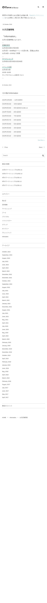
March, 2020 (6, 339)
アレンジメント (7, 232)
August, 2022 (6, 287)
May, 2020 (5, 332)
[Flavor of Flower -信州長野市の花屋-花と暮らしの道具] (10, 7)
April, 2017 (5, 397)
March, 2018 (6, 378)
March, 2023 (6, 271)
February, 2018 (6, 381)
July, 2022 (5, 290)
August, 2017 (6, 384)
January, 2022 (6, 303)
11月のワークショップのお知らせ (12, 169)
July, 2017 (5, 387)
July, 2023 (5, 261)
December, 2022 (7, 274)
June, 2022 (5, 294)
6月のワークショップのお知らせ (12, 185)
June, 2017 (5, 391)
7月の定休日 (17, 116)
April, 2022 (5, 297)
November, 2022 (7, 277)
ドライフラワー (7, 220)
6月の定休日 (17, 120)
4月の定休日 (17, 128)
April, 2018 (5, 375)
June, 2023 (5, 264)
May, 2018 (5, 371)
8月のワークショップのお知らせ (12, 181)
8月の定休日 (17, 112)
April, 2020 (5, 336)
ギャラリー (5, 228)
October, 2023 (6, 252)
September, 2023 (7, 255)
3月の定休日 (17, 132)
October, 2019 (6, 355)
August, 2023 (6, 258)
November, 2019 (7, 352)
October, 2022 (6, 281)
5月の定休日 (17, 124)
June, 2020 (5, 329)
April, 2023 (5, 268)
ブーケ (4, 212)
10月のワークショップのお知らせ (12, 173)
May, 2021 (5, 319)
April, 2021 (5, 323)
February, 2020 (6, 342)
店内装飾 (4, 204)
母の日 (4, 200)
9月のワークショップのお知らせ (12, 177)
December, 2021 (7, 307)
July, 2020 (5, 326)
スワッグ (5, 224)
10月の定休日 (18, 104)
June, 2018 (5, 368)
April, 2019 (5, 358)
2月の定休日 (17, 136)
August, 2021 (6, 310)
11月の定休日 (19, 100)
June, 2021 (5, 316)
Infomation (5, 236)
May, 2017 (5, 394)
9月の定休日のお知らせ (21, 108)
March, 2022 (6, 300)
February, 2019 (6, 362)
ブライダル (5, 216)
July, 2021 (5, 313)
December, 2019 (7, 349)
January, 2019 (6, 365)
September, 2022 (7, 284)
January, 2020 (6, 345)
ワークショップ (7, 208)
